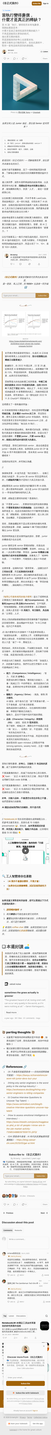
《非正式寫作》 (10, 277)
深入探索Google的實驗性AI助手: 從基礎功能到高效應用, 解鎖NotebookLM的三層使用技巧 (19, 1330)
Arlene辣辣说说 (13, 1253)
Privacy (23, 1417)
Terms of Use (39, 1398)
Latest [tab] (11, 1316)
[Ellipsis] (48, 1253)
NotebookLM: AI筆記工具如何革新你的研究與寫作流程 (19, 1324)
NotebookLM (10, 819)
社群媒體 (23, 930)
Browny (11, 50)
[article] (25, 1330)
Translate (7, 10)
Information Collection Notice (33, 1401)
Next (43, 1213)
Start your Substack (19, 1423)
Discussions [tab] (21, 1316)
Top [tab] (4, 1316)
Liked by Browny (15, 1256)
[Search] (46, 1315)
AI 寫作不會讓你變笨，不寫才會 (24, 881)
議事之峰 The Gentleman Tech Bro (21, 1283)
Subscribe (37, 3)
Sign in (46, 3)
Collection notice (40, 1417)
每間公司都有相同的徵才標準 (17, 596)
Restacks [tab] (18, 1230)
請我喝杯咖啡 (12, 909)
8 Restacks (31, 1196)
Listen (45, 51)
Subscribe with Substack (27, 1393)
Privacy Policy (27, 1403)
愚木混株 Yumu (24, 112)
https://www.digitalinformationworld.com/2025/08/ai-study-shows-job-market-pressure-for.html (25, 343)
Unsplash (36, 112)
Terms (29, 1417)
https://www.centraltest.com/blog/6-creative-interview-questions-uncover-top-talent (27, 1107)
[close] (44, 1346)
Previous (9, 1213)
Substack (13, 1430)
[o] (25, 850)
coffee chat (17, 927)
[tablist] (12, 1230)
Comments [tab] (7, 1230)
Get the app (38, 1423)
